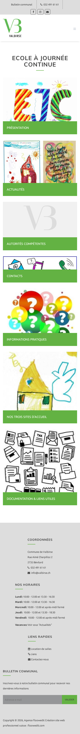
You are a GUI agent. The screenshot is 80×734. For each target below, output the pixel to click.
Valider (69, 699)
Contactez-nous (39, 659)
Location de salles (41, 648)
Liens (33, 654)
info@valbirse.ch (40, 572)
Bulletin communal (21, 4)
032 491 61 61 (50, 4)
